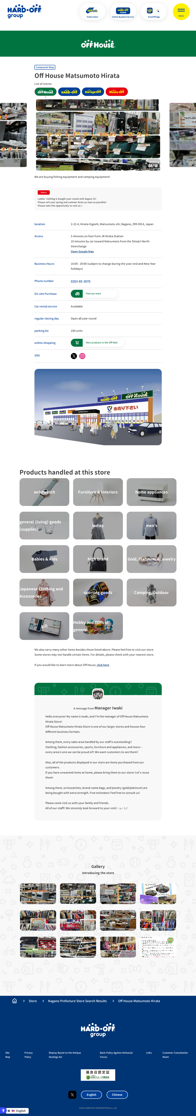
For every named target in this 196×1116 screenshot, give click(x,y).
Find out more (93, 298)
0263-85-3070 (80, 286)
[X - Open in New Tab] (74, 361)
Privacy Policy (28, 1060)
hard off (69, 91)
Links (149, 1057)
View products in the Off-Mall (102, 347)
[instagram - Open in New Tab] (82, 361)
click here (103, 670)
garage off (93, 91)
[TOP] (14, 1005)
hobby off (117, 91)
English (91, 1100)
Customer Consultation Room (175, 1060)
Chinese (117, 1100)
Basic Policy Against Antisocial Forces (116, 1060)
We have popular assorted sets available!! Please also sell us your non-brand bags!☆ (61, 179)
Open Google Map (82, 256)
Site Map (7, 1060)
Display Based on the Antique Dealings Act (65, 1060)
